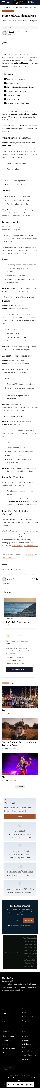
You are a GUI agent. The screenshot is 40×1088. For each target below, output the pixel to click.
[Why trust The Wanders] (20, 883)
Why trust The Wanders (19, 889)
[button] (4, 2)
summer (8, 739)
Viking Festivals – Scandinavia (15, 79)
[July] (20, 697)
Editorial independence (20, 871)
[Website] (30, 579)
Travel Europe (26, 32)
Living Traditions (10, 11)
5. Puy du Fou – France (13, 95)
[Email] (22, 1084)
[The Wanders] (20, 2)
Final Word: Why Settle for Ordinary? (17, 103)
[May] (20, 764)
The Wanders (29, 554)
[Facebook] (32, 579)
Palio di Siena (17, 545)
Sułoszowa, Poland (31, 954)
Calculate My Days (19, 669)
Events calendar (6, 707)
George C (11, 32)
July (3, 710)
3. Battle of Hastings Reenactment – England (20, 87)
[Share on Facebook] (9, 1084)
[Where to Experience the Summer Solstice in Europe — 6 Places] (20, 729)
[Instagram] (34, 579)
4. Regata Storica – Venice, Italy (16, 91)
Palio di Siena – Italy (12, 83)
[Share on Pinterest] (18, 1084)
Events (4, 11)
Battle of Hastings (31, 545)
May (3, 777)
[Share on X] (13, 1084)
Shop (20, 816)
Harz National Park (30, 938)
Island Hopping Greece (10, 618)
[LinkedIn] (37, 579)
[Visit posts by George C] (4, 579)
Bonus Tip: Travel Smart (13, 99)
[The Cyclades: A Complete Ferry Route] (20, 607)
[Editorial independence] (20, 866)
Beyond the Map (9, 557)
